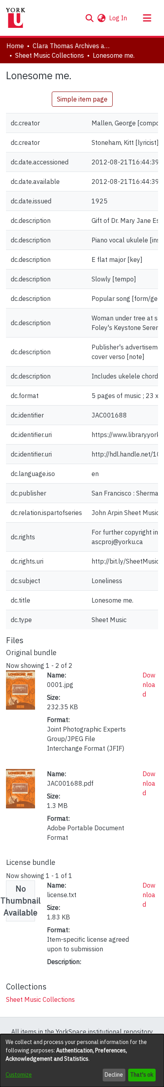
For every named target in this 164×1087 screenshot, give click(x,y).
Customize (19, 1074)
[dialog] (82, 1060)
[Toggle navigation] (147, 17)
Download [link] (149, 684)
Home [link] (15, 46)
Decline (114, 1074)
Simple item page (82, 99)
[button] (89, 18)
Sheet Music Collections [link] (49, 55)
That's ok (141, 1074)
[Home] (15, 18)
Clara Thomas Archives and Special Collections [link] (72, 46)
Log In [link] (118, 18)
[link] (40, 999)
